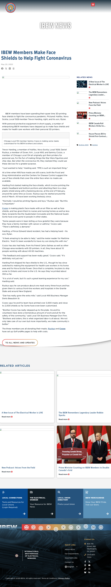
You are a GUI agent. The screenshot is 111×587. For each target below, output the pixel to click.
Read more (6, 417)
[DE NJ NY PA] (41, 528)
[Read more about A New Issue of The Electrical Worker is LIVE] (89, 87)
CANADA (28, 533)
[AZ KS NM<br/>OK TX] (71, 527)
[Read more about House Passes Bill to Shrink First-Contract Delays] (89, 139)
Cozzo (5, 208)
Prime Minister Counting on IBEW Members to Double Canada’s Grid (97, 116)
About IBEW (70, 549)
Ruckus (51, 328)
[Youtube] (89, 565)
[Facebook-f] (85, 562)
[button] (93, 4)
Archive (95, 145)
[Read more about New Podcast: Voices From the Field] (89, 108)
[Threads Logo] (85, 565)
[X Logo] (89, 562)
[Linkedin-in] (89, 572)
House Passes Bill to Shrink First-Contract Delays (97, 136)
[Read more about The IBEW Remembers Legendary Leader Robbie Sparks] (89, 98)
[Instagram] (89, 569)
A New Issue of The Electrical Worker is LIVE (99, 82)
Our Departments (72, 554)
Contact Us (69, 562)
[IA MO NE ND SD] (101, 527)
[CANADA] (26, 527)
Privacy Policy (64, 578)
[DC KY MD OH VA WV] (48, 527)
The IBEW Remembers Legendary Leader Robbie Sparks (98, 94)
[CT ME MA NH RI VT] (33, 527)
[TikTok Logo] (85, 569)
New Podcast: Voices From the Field (97, 103)
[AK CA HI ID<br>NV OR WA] (86, 526)
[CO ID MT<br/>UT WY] (78, 527)
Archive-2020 (83, 145)
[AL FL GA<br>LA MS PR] (56, 529)
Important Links (71, 558)
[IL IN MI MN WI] (63, 527)
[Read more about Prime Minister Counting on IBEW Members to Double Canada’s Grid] (89, 118)
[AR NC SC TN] (93, 527)
